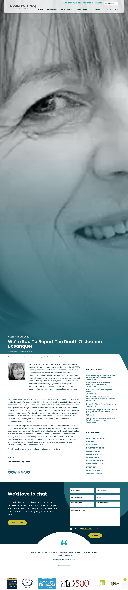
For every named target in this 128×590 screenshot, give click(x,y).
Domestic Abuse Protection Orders (101, 405)
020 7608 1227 (17, 523)
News (97, 9)
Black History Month (96, 438)
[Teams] (25, 472)
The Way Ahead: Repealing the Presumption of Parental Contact (100, 399)
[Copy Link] (28, 472)
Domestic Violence (95, 448)
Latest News (91, 467)
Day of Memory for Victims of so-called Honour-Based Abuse (100, 377)
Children (90, 441)
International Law (94, 464)
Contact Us (110, 9)
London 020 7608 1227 (71, 3)
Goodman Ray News (25, 352)
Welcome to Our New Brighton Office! (99, 392)
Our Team (66, 9)
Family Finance (93, 451)
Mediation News (93, 470)
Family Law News (93, 454)
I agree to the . (85, 529)
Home (40, 9)
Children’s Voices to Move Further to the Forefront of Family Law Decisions (101, 412)
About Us (51, 9)
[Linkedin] (12, 472)
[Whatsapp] (22, 472)
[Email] (9, 472)
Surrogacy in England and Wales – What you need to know (101, 420)
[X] (19, 472)
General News (24, 357)
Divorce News (92, 445)
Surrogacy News (94, 473)
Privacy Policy (87, 529)
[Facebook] (15, 472)
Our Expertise (82, 9)
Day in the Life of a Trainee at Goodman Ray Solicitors (98, 384)
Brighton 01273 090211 (92, 3)
